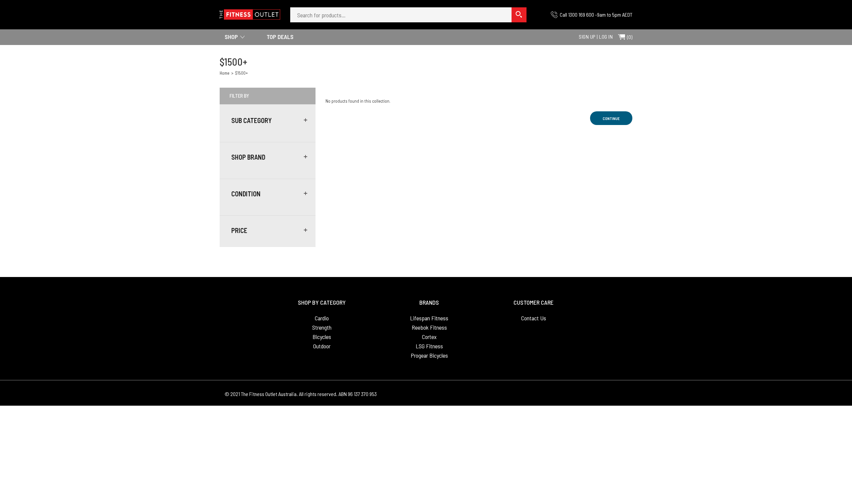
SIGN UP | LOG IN (596, 36)
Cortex (429, 336)
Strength (321, 327)
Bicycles (322, 336)
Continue (611, 118)
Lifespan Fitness (429, 318)
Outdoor (321, 346)
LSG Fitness (429, 346)
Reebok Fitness (429, 327)
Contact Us (533, 318)
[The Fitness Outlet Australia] (250, 12)
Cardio (322, 318)
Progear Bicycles (429, 355)
